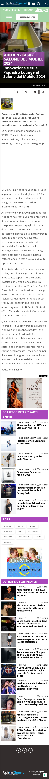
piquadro (8, 524)
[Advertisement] (24, 162)
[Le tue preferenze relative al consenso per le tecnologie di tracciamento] (45, 775)
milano (39, 529)
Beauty (29, 9)
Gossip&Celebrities (27, 17)
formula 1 (8, 529)
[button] (18, 743)
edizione (7, 535)
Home (6, 9)
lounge (32, 519)
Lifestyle (41, 9)
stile (20, 524)
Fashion (17, 9)
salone (20, 519)
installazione (24, 529)
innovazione (33, 524)
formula (7, 519)
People (9, 17)
